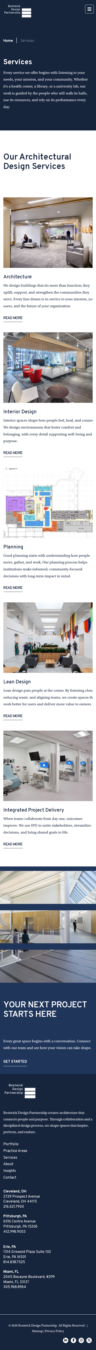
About (8, 1164)
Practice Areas (15, 1151)
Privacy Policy (54, 1331)
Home (8, 41)
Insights (9, 1171)
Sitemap (37, 1331)
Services (10, 1158)
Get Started (15, 1062)
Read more (13, 318)
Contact (9, 1177)
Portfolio (11, 1144)
